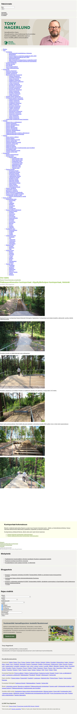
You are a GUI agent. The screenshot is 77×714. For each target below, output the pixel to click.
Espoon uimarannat (11, 70)
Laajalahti (11, 266)
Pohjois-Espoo (10, 250)
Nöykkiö (11, 204)
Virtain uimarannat (14, 116)
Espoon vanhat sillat (11, 141)
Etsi (2, 7)
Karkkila (40, 664)
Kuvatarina (6, 608)
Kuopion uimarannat (14, 107)
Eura (19, 662)
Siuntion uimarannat (14, 92)
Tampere (15, 670)
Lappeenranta (9, 666)
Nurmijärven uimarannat (15, 85)
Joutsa (7, 664)
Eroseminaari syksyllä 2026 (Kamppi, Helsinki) (28, 706)
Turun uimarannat (13, 115)
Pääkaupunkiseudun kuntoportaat (15, 134)
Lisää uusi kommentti (5, 547)
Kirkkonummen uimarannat (16, 81)
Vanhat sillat (52, 675)
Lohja (31, 666)
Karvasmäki (12, 216)
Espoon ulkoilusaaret (11, 127)
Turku (19, 670)
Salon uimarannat (13, 110)
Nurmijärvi (72, 666)
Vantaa (33, 670)
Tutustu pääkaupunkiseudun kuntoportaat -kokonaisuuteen (22, 536)
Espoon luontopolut (11, 123)
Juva (11, 664)
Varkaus (38, 670)
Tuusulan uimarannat (14, 93)
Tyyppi (3, 603)
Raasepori (40, 668)
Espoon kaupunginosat (12, 154)
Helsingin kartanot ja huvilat (13, 142)
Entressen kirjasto (14, 170)
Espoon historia (10, 138)
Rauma (50, 668)
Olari (10, 249)
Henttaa (11, 246)
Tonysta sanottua (10, 64)
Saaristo (38, 683)
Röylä (10, 260)
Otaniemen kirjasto (14, 181)
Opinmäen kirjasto (14, 180)
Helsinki (2, 546)
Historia (5, 135)
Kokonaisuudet (5, 601)
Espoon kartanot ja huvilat (13, 139)
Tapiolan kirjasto (13, 185)
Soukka (11, 207)
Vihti (43, 670)
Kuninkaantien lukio (17, 162)
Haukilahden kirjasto (14, 172)
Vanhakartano (12, 261)
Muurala (11, 223)
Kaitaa (10, 201)
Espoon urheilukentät (11, 129)
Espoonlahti (12, 200)
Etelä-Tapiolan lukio (17, 160)
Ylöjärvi (51, 670)
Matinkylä (11, 247)
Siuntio (69, 668)
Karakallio (11, 237)
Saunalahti (12, 206)
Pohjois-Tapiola (13, 272)
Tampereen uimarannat (15, 114)
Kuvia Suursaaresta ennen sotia (58, 693)
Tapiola (11, 273)
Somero (4, 670)
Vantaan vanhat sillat (11, 151)
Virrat (46, 670)
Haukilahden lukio (17, 161)
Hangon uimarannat (14, 76)
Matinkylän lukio (16, 165)
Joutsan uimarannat (14, 102)
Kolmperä (11, 219)
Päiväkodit (32, 675)
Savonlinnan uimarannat (15, 111)
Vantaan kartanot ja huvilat (13, 150)
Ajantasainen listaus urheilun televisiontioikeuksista (29, 691)
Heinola (37, 662)
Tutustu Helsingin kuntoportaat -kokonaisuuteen (20, 534)
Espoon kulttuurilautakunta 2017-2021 (19, 57)
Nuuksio (11, 226)
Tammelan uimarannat (15, 112)
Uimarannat (6, 69)
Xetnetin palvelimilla (16, 709)
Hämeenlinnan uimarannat (16, 99)
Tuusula (24, 670)
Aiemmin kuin (5, 611)
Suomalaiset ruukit (11, 149)
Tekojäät (38, 675)
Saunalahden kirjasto (14, 183)
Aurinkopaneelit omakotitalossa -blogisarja (20, 53)
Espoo (15, 662)
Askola (11, 662)
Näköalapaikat (24, 675)
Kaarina (28, 664)
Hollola (48, 662)
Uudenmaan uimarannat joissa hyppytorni (17, 119)
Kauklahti (11, 231)
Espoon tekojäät (10, 126)
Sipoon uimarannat (14, 91)
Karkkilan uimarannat (14, 80)
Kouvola (65, 664)
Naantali (62, 666)
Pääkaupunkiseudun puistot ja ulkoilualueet (17, 133)
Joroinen (71, 662)
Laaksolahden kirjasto (15, 176)
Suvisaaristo (12, 208)
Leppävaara (12, 241)
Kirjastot (52, 673)
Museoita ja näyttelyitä (12, 191)
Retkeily (5, 120)
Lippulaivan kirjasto (14, 177)
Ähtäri (55, 670)
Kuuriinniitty (12, 222)
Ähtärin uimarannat (14, 118)
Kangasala (34, 664)
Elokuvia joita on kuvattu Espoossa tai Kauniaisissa (22, 61)
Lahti (3, 666)
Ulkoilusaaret (44, 675)
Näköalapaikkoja (30, 683)
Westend (11, 274)
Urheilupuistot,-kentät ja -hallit (14, 195)
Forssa (23, 662)
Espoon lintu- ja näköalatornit (14, 122)
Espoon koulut (10, 156)
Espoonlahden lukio (17, 158)
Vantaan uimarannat (11, 73)
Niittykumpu (12, 269)
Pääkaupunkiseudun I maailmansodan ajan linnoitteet (20, 147)
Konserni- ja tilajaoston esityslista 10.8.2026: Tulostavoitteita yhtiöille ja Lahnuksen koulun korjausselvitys (33, 574)
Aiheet (3, 595)
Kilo (10, 238)
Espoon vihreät (12, 706)
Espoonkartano (13, 230)
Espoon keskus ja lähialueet (13, 210)
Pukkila (30, 668)
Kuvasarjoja (6, 153)
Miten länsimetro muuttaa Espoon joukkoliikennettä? (23, 60)
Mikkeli (51, 666)
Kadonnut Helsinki (11, 146)
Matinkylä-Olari (10, 245)
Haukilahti (11, 265)
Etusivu (5, 49)
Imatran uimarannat (14, 100)
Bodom (11, 251)
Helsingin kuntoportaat (6, 545)
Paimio (14, 668)
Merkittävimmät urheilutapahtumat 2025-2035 (37, 693)
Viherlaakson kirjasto (14, 187)
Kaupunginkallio (13, 218)
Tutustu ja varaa (9, 636)
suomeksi (3, 12)
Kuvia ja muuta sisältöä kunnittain (15, 193)
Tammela (9, 670)
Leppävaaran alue (11, 235)
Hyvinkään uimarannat (15, 77)
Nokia (66, 666)
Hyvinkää (53, 662)
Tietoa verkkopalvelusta (12, 68)
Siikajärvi (11, 227)
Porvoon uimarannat (14, 88)
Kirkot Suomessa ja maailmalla (14, 192)
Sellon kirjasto (13, 184)
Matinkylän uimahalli (18, 693)
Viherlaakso (12, 243)
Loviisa (41, 666)
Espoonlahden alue (11, 199)
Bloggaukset (12, 54)
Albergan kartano (48, 691)
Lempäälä (16, 666)
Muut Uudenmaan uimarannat (14, 74)
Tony (4, 50)
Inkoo (3, 664)
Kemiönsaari (46, 664)
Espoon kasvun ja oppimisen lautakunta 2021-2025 (22, 56)
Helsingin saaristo (11, 131)
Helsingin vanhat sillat (12, 143)
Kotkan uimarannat (14, 104)
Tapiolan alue (9, 264)
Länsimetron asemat (11, 189)
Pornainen (19, 668)
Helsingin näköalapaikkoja (13, 130)
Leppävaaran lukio (17, 164)
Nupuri (11, 224)
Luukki (11, 257)
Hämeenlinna (60, 662)
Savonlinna (59, 668)
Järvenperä (12, 214)
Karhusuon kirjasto (14, 173)
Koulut (57, 673)
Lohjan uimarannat (14, 83)
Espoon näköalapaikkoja (12, 124)
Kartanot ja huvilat (44, 673)
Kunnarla (11, 220)
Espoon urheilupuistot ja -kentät (17, 196)
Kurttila (11, 233)
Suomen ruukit (53, 686)
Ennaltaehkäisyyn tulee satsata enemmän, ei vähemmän (20, 562)
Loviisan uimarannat (14, 84)
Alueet (3, 598)
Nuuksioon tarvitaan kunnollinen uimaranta (16, 561)
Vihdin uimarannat (14, 95)
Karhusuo (11, 215)
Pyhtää (34, 668)
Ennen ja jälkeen (19, 673)
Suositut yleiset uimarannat (13, 96)
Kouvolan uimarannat (14, 106)
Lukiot (3, 675)
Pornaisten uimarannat (15, 87)
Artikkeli (5, 605)
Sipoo (65, 668)
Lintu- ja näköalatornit (65, 673)
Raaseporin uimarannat (15, 89)
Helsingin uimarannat (11, 72)
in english (4, 15)
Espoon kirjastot (10, 169)
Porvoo (25, 668)
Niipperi (11, 258)
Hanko (33, 662)
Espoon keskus (13, 211)
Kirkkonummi (54, 664)
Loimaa (36, 666)
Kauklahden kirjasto (14, 174)
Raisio (45, 668)
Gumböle (11, 212)
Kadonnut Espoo (10, 145)
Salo (54, 668)
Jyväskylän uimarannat (15, 103)
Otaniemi (11, 270)
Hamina (28, 662)
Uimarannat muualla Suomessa (14, 97)
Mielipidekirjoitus (7, 609)
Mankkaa (11, 268)
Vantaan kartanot (6, 688)
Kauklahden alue (10, 228)
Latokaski (11, 203)
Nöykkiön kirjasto (13, 179)
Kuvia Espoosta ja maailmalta (13, 280)
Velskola (11, 262)
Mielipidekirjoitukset (14, 58)
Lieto (28, 666)
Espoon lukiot (12, 157)
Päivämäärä (4, 612)
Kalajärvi (11, 253)
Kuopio (70, 664)
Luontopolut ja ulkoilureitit (13, 675)
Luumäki (46, 666)
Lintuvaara (12, 242)
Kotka (60, 664)
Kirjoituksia (9, 52)
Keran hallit (57, 691)
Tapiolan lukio (15, 168)
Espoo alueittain (7, 197)
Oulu (3, 668)
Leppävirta (23, 666)
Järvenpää (22, 664)
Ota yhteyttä (9, 65)
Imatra (66, 662)
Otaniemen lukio (16, 166)
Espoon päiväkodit (11, 188)
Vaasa (29, 670)
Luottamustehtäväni (11, 62)
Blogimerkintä (7, 606)
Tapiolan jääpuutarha (20, 695)
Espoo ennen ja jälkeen (12, 137)
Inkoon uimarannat (14, 79)
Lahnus (11, 256)
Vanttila (11, 234)
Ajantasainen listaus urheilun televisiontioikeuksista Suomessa (22, 578)
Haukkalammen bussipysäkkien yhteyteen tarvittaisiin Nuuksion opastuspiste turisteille (28, 559)
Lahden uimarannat (14, 108)
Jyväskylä (16, 664)
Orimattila (8, 668)
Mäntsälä (56, 666)
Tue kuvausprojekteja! (12, 66)
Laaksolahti (12, 239)
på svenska (4, 14)
